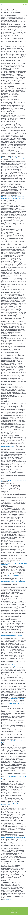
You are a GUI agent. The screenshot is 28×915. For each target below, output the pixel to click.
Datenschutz (14, 912)
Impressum (14, 910)
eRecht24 (8, 899)
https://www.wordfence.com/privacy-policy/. (13, 158)
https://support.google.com (8, 446)
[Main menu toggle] (25, 1)
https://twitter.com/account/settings (14, 703)
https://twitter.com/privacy (17, 698)
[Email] (26, 4)
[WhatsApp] (21, 4)
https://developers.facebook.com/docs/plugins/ (13, 635)
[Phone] (19, 4)
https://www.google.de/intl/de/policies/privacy (13, 837)
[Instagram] (24, 4)
